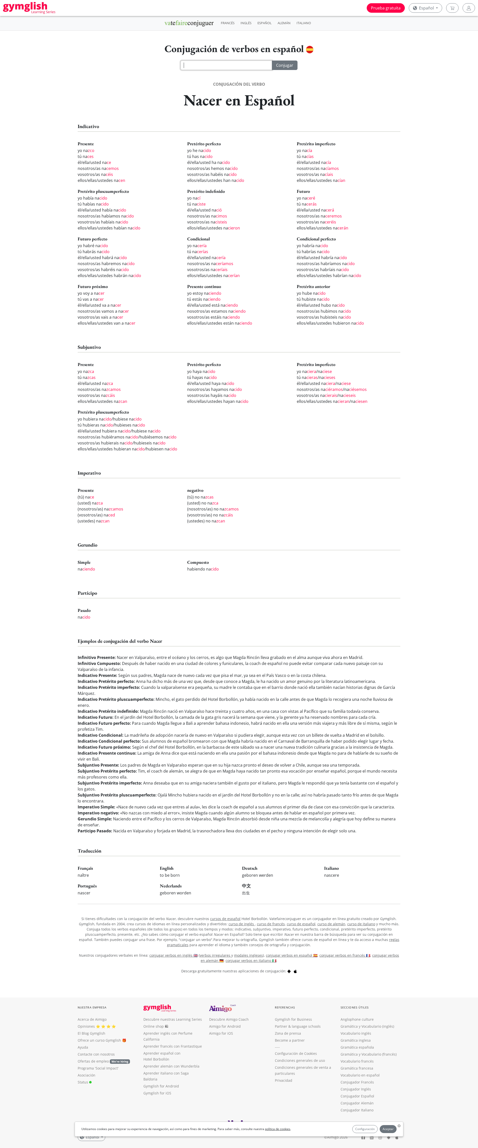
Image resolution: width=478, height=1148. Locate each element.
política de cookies (277, 1129)
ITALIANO (304, 23)
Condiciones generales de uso (300, 1060)
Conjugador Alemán (357, 1103)
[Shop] (452, 8)
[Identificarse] (469, 8)
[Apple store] (295, 971)
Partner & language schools (298, 1026)
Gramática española (357, 1047)
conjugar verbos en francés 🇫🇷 (344, 955)
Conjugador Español (357, 1096)
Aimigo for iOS (221, 1033)
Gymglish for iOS (157, 1093)
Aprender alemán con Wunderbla (171, 1066)
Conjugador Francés (357, 1082)
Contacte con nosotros (96, 1054)
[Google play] (289, 971)
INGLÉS (245, 23)
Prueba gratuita (386, 8)
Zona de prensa (288, 1033)
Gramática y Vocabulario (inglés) (367, 1026)
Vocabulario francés (357, 1061)
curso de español (301, 924)
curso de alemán (331, 924)
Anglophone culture (357, 1019)
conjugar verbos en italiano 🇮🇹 (251, 960)
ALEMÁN (284, 23)
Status (83, 1082)
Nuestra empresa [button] (92, 1007)
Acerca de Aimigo (92, 1019)
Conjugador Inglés (356, 1089)
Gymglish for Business (293, 1019)
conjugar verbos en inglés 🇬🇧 (173, 955)
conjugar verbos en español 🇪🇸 (291, 955)
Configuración (365, 1129)
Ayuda (83, 1047)
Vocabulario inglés (356, 1033)
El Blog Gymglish (91, 1033)
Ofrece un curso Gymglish (99, 1040)
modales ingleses (248, 955)
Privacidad (283, 1080)
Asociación (86, 1075)
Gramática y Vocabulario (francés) (369, 1054)
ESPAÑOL (264, 23)
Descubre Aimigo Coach (229, 1019)
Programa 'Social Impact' (98, 1068)
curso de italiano (361, 924)
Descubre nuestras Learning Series (172, 1019)
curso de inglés (242, 924)
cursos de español (225, 918)
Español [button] (426, 8)
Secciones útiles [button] (355, 1007)
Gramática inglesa (356, 1040)
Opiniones (86, 1026)
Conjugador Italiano (357, 1110)
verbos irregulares (215, 955)
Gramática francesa (357, 1068)
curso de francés (271, 924)
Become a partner (290, 1040)
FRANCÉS (228, 23)
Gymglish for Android (161, 1086)
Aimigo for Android (225, 1026)
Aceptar (388, 1129)
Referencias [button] (285, 1007)
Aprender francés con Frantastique (172, 1046)
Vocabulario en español (360, 1075)
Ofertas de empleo (103, 1061)
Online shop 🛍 (155, 1026)
